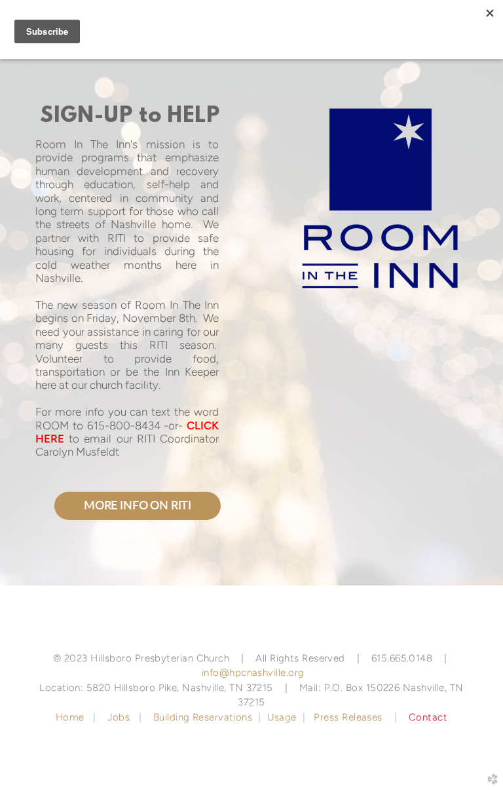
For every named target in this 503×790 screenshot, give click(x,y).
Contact (428, 717)
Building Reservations (202, 717)
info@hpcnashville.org (253, 673)
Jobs (118, 717)
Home (71, 717)
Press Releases (348, 717)
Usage (282, 717)
